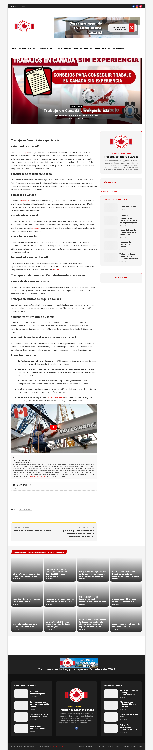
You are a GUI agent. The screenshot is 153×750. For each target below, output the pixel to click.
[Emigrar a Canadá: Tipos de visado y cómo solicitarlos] (126, 595)
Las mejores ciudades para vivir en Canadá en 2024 (25, 625)
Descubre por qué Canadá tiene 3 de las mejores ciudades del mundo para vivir (125, 574)
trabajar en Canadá (55, 397)
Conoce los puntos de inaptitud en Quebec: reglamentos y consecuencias (92, 599)
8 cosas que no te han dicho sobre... (129, 715)
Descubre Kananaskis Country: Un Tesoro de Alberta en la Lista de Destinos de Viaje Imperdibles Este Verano (92, 623)
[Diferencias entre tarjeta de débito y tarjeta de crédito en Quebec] (111, 705)
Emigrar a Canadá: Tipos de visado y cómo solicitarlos (124, 600)
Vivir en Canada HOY (57, 747)
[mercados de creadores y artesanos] (111, 245)
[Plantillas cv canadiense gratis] (21, 694)
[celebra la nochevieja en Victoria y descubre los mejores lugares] (111, 220)
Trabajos (24, 152)
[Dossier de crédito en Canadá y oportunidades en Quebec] (111, 694)
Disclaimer (100, 746)
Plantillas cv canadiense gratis (37, 692)
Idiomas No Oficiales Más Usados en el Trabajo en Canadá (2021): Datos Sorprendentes (57, 572)
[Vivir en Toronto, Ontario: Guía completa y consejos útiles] (27, 570)
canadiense (26, 200)
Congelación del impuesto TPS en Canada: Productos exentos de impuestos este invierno (92, 574)
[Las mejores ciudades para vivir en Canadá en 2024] (27, 620)
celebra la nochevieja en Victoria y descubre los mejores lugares (128, 219)
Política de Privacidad (86, 746)
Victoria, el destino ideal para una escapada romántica (128, 256)
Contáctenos (119, 49)
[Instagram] (137, 6)
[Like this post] (31, 133)
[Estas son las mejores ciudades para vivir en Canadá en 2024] (60, 595)
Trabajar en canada (83, 49)
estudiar (35, 228)
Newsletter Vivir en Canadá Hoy (119, 746)
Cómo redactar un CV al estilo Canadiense (39, 715)
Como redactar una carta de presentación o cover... (39, 704)
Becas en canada (102, 49)
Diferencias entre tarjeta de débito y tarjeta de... (128, 704)
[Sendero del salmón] (111, 207)
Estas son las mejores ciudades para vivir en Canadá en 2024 (60, 600)
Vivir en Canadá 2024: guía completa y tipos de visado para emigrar (58, 624)
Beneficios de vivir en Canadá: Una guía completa (26, 600)
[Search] (141, 49)
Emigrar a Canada (27, 49)
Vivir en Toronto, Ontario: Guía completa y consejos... (129, 727)
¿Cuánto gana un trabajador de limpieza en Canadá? (126, 625)
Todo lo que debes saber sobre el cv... (37, 727)
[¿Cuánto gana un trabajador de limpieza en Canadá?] (126, 620)
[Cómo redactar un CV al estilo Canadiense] (21, 717)
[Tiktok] (140, 6)
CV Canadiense (64, 49)
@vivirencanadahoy (108, 191)
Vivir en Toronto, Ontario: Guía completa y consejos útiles (26, 575)
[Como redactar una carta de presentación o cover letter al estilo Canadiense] (21, 705)
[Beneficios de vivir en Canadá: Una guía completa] (27, 595)
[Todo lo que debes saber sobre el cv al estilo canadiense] (21, 728)
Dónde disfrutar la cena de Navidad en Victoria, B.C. (128, 232)
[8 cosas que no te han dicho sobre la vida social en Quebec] (111, 717)
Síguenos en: (110, 182)
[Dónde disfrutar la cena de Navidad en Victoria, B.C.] (111, 233)
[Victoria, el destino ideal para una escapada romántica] (111, 257)
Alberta (56, 269)
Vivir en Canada (46, 49)
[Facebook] (133, 6)
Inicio (13, 49)
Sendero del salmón (128, 206)
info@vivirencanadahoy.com (36, 476)
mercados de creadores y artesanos (125, 244)
